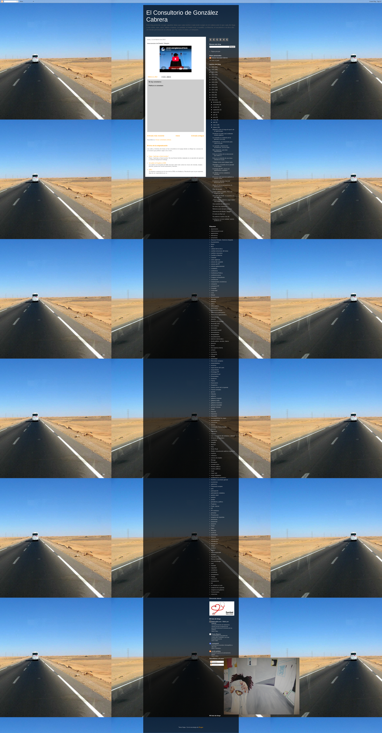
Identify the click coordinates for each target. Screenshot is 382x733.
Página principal (215, 51)
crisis (212, 293)
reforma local (214, 539)
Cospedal (213, 288)
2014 (213, 97)
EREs (150, 169)
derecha (213, 319)
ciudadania (214, 268)
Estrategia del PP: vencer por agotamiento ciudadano (221, 169)
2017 (213, 90)
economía (214, 352)
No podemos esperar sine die (221, 216)
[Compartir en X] (166, 77)
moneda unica (215, 464)
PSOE (213, 526)
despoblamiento (215, 336)
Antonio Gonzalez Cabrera (219, 58)
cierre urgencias (215, 259)
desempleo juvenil (216, 330)
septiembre (216, 109)
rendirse (213, 548)
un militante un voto (216, 585)
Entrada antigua (197, 136)
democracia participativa (218, 312)
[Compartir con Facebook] (168, 77)
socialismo (214, 570)
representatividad (216, 552)
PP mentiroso (215, 510)
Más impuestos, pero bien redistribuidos (220, 150)
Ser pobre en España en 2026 (157, 163)
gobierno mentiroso (216, 403)
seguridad (214, 568)
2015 (213, 95)
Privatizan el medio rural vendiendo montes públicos (223, 134)
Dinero (213, 345)
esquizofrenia (215, 370)
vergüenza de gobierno (217, 590)
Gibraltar (213, 394)
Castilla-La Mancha (216, 255)
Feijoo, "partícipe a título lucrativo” (159, 156)
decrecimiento (215, 297)
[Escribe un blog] (164, 77)
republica (213, 554)
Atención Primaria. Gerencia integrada (222, 240)
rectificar (213, 532)
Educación (214, 354)
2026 (213, 67)
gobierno (213, 396)
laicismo (213, 429)
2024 (213, 72)
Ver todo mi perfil (214, 60)
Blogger (201, 727)
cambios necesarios (217, 253)
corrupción (214, 284)
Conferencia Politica (217, 273)
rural (212, 563)
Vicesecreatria (215, 592)
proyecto (213, 524)
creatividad (214, 290)
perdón (213, 499)
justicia (213, 425)
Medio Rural (214, 449)
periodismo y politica (217, 502)
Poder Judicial (215, 506)
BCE (212, 246)
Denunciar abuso (215, 598)
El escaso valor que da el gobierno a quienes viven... (223, 177)
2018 (213, 87)
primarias (213, 513)
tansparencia (214, 574)
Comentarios (215, 664)
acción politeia (216, 651)
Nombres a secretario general (219, 479)
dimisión (213, 343)
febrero (215, 127)
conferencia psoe (216, 275)
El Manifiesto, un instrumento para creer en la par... (222, 142)
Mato (212, 447)
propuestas (214, 521)
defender (213, 299)
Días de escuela (217, 189)
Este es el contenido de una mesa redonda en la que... (222, 158)
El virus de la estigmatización (157, 145)
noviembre (216, 104)
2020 (213, 82)
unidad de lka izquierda (217, 587)
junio (214, 117)
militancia (213, 455)
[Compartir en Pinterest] (170, 77)
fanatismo (214, 378)
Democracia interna (216, 310)
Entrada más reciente (155, 136)
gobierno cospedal (216, 398)
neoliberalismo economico (218, 477)
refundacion (214, 541)
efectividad (214, 358)
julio (214, 114)
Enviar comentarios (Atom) (163, 140)
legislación (214, 431)
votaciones (214, 594)
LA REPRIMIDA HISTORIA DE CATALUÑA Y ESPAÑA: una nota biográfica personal (220, 637)
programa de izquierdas (217, 517)
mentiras (213, 453)
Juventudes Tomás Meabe (218, 427)
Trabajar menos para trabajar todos (223, 162)
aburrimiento (214, 229)
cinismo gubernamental (217, 266)
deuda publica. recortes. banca (220, 341)
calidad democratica (217, 249)
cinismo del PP (215, 264)
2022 (213, 77)
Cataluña (213, 257)
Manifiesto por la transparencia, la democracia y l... (222, 185)
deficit (212, 303)
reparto (213, 550)
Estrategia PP (215, 372)
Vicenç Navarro (216, 634)
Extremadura (214, 376)
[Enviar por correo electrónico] (162, 77)
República (214, 557)
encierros (213, 365)
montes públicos (215, 469)
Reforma (213, 537)
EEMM (213, 356)
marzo (215, 125)
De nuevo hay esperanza (220, 206)
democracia (214, 308)
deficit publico (215, 306)
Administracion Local (217, 231)
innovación (214, 422)
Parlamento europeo (217, 486)
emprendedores (215, 363)
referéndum (214, 535)
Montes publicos (215, 466)
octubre (215, 107)
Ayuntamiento (215, 242)
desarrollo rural (215, 323)
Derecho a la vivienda (217, 321)
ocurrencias (214, 482)
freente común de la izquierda (219, 387)
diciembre (216, 102)
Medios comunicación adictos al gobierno (223, 451)
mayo (215, 120)
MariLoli (213, 444)
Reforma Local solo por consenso (222, 209)
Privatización (214, 515)
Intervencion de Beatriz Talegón (222, 211)
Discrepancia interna (217, 348)
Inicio (178, 136)
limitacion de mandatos (217, 438)
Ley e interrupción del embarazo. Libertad (223, 436)
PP (212, 508)
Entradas (214, 662)
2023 (213, 74)
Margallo (213, 442)
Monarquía (214, 462)
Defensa (213, 301)
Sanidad (213, 565)
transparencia (215, 581)
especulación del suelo (217, 367)
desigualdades (215, 334)
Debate (213, 295)
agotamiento (214, 233)
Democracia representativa (218, 314)
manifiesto (214, 440)
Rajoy (212, 528)
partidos (213, 497)
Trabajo (213, 576)
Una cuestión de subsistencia (221, 204)
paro (212, 488)
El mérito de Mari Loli (219, 214)
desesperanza (215, 332)
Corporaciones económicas (219, 281)
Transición (214, 579)
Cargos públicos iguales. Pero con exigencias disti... (222, 192)
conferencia (214, 271)
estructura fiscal (215, 374)
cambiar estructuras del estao (219, 251)
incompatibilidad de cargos (218, 418)
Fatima (213, 380)
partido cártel (214, 495)
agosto (215, 112)
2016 (213, 92)
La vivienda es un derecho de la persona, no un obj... (222, 138)
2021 (213, 79)
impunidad (214, 416)
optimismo (214, 484)
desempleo (214, 328)
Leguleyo (213, 433)
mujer (212, 471)
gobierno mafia (215, 400)
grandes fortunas (216, 407)
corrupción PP (215, 286)
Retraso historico (216, 559)
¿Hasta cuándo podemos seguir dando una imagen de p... (224, 200)
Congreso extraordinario (218, 277)
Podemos (213, 504)
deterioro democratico (217, 339)
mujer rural (214, 473)
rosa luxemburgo (216, 561)
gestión (213, 392)
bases (212, 244)
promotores (214, 519)
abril (214, 122)
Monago (213, 460)
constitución (214, 279)
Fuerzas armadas (216, 389)
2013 (213, 100)
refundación (214, 543)
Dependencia (214, 317)
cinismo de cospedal (217, 262)
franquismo (214, 385)
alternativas (214, 235)
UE (212, 583)
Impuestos (214, 414)
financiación (214, 383)
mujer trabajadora (216, 475)
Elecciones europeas (217, 361)
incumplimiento (215, 420)
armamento (214, 237)
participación (214, 491)
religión (213, 546)
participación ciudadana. (218, 493)
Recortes (213, 530)
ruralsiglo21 (215, 643)
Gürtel (212, 409)
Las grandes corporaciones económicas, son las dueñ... (221, 146)
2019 (213, 84)
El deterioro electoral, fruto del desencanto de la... (221, 181)
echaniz (213, 350)
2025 (213, 69)
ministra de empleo (216, 458)
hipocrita (213, 411)
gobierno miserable (216, 405)
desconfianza (215, 326)
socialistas (214, 572)
